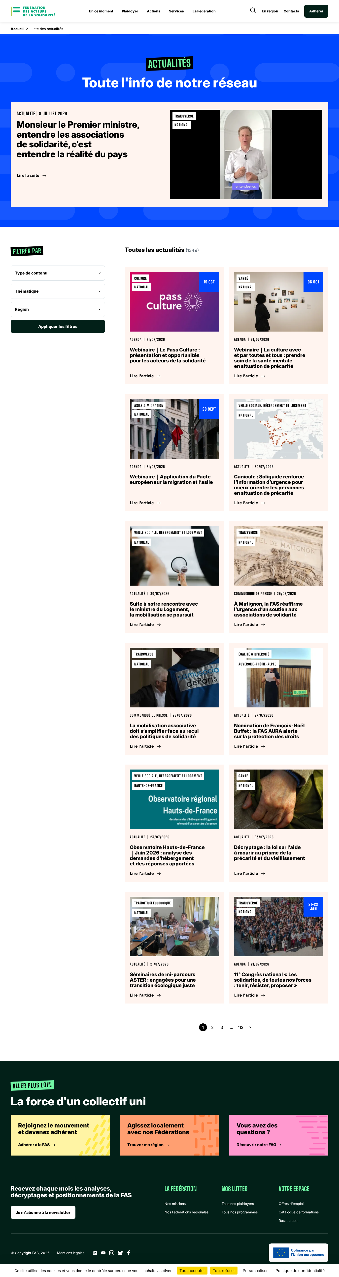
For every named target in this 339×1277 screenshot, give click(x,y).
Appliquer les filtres (57, 326)
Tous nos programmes (240, 1212)
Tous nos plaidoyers (238, 1203)
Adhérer (316, 11)
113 (240, 1027)
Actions (153, 11)
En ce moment (101, 11)
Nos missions (175, 1203)
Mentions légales (70, 1253)
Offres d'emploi (291, 1203)
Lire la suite (28, 175)
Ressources (288, 1220)
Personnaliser (255, 1270)
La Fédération (204, 11)
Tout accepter (192, 1270)
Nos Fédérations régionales (186, 1212)
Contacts (291, 11)
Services (176, 11)
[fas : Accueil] (33, 11)
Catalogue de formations (299, 1212)
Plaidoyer (130, 11)
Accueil (17, 29)
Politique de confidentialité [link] (300, 1270)
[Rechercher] (253, 11)
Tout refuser (224, 1270)
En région (270, 11)
